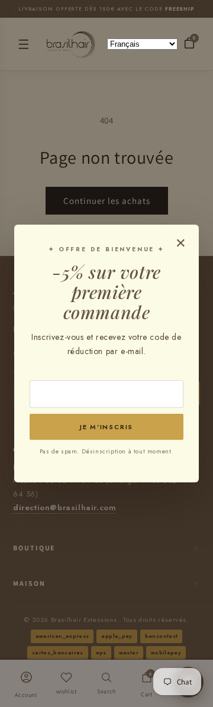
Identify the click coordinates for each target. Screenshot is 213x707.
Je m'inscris (106, 427)
